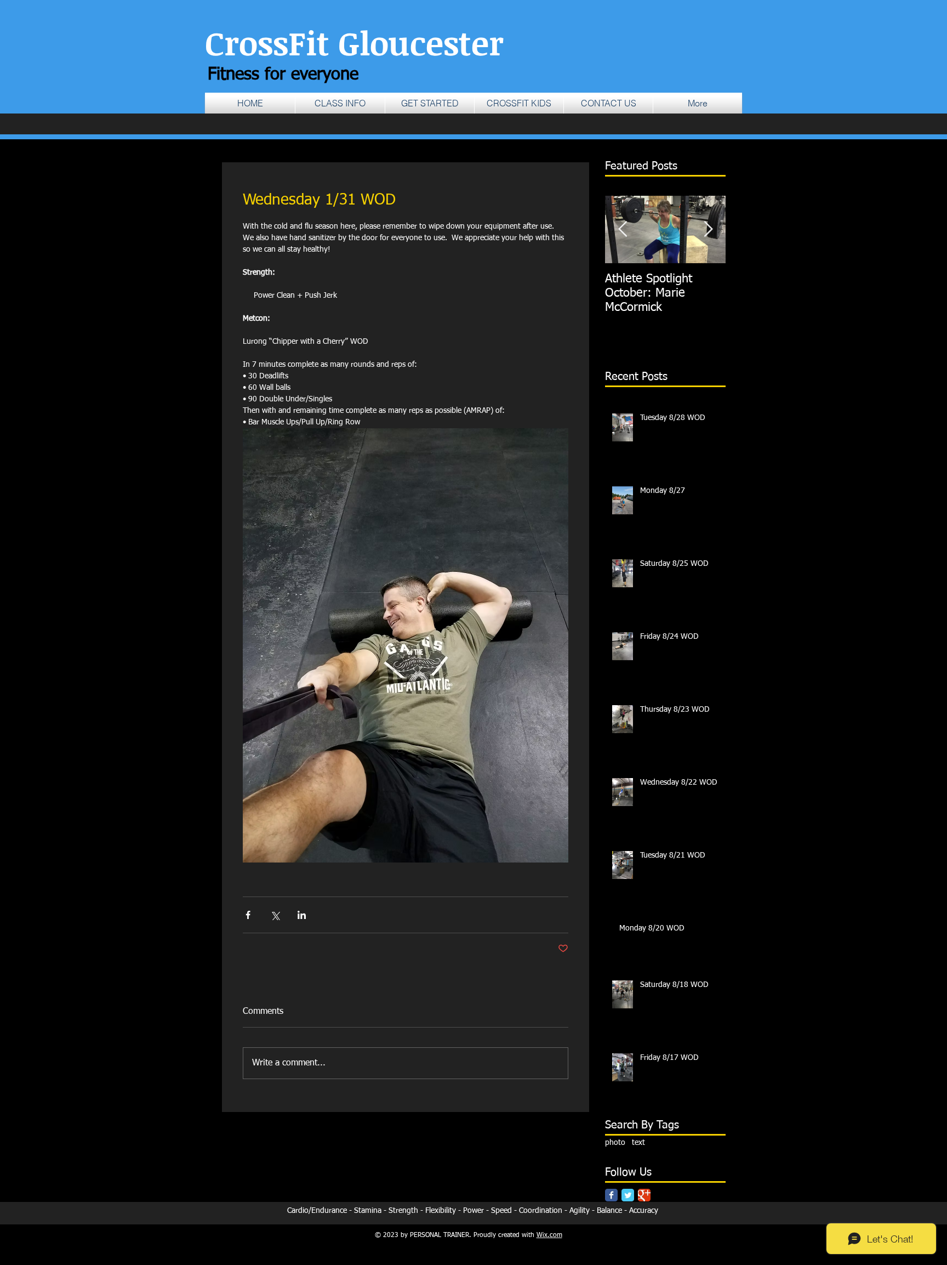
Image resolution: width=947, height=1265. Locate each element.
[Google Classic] (644, 1195)
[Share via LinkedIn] (301, 915)
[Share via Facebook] (248, 915)
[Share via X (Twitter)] (275, 915)
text (638, 1143)
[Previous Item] (622, 229)
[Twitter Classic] (627, 1195)
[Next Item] (708, 229)
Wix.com (549, 1235)
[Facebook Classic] (611, 1195)
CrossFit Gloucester (354, 42)
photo (615, 1143)
